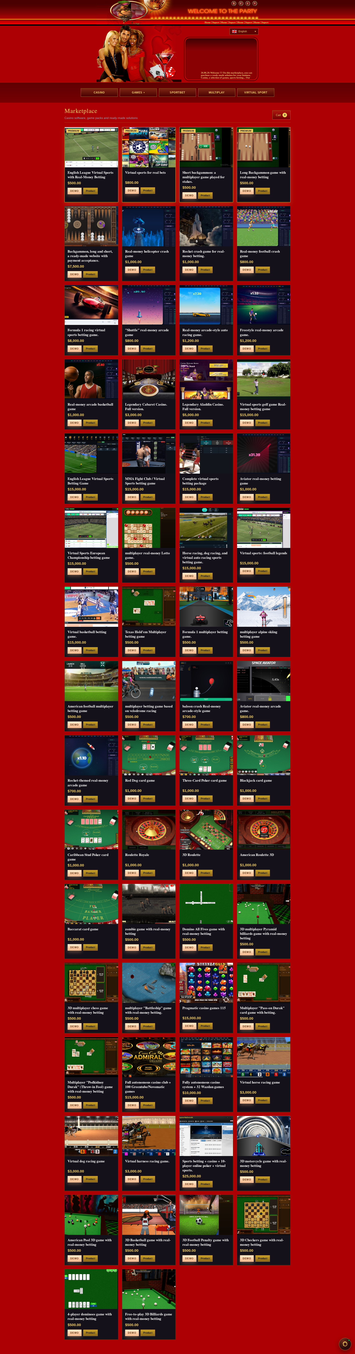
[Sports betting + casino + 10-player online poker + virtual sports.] (206, 1136)
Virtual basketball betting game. (87, 634)
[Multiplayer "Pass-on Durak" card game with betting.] (263, 983)
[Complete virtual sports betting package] (206, 454)
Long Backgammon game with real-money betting (263, 174)
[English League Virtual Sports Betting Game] (91, 454)
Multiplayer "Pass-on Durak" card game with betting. (262, 1010)
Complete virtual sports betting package (200, 481)
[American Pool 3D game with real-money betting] (91, 1215)
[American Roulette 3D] (263, 830)
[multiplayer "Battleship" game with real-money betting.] (149, 983)
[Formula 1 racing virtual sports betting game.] (91, 305)
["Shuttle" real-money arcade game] (149, 305)
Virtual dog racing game (86, 1161)
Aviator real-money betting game (260, 481)
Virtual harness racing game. (147, 1161)
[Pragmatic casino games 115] (206, 983)
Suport (215, 22)
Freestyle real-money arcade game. (262, 332)
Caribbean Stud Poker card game (88, 857)
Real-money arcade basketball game (90, 406)
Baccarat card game (83, 929)
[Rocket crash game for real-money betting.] (206, 226)
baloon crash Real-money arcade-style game (201, 708)
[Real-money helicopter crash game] (149, 226)
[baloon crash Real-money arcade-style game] (206, 681)
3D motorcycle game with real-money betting (263, 1163)
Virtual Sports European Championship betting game (89, 555)
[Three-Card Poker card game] (206, 755)
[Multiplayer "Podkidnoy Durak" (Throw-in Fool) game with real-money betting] (91, 1057)
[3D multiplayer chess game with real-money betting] (91, 983)
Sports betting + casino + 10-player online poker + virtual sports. (204, 1165)
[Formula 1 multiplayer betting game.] (206, 607)
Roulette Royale (137, 854)
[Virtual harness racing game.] (149, 1136)
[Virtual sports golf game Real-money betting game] (263, 379)
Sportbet (177, 92)
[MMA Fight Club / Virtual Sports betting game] (149, 454)
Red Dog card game (140, 780)
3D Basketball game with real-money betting (148, 1242)
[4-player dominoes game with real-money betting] (91, 1289)
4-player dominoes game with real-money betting (90, 1316)
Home (208, 22)
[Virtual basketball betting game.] (91, 607)
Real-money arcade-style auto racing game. (205, 332)
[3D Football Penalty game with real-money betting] (206, 1215)
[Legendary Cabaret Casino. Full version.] (149, 379)
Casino (99, 92)
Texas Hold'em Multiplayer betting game (145, 634)
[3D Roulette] (206, 830)
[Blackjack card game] (263, 755)
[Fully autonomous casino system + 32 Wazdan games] (206, 1057)
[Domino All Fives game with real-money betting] (206, 904)
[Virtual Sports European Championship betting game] (91, 528)
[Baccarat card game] (91, 904)
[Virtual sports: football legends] (263, 528)
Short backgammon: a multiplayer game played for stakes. (203, 177)
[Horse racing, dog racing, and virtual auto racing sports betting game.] (206, 528)
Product (90, 191)
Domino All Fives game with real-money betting (203, 931)
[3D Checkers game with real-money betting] (263, 1215)
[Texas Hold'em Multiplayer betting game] (149, 607)
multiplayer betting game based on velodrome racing (149, 708)
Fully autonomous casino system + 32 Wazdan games (203, 1084)
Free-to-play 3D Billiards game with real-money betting (148, 1316)
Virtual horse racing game (260, 1082)
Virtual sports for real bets (145, 172)
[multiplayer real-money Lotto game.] (149, 528)
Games (138, 92)
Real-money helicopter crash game (147, 253)
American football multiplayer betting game (90, 708)
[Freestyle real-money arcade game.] (263, 305)
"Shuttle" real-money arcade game (147, 332)
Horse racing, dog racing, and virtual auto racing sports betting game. (204, 557)
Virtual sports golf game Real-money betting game (263, 406)
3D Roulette (191, 854)
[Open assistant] (345, 1344)
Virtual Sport (255, 92)
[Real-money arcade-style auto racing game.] (206, 305)
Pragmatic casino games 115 (204, 1007)
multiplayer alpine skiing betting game (258, 634)
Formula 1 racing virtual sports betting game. (86, 332)
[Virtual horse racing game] (263, 1057)
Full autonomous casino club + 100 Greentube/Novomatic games (148, 1087)
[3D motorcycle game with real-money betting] (263, 1136)
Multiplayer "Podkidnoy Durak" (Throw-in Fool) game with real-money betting (90, 1087)
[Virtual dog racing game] (91, 1136)
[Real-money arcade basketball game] (91, 379)
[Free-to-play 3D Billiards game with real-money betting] (149, 1289)
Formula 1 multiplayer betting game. (205, 634)
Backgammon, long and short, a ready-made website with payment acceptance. (90, 256)
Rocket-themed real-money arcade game (88, 782)
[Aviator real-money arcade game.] (263, 681)
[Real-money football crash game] (263, 226)
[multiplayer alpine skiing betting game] (263, 607)
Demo (74, 191)
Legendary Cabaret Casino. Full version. (146, 406)
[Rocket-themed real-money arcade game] (91, 755)
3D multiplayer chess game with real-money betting (88, 1010)
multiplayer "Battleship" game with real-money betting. (148, 1010)
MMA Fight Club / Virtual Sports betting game (145, 481)
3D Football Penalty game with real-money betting (205, 1242)
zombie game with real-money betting (148, 931)
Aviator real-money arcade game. (260, 708)
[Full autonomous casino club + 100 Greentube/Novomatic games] (149, 1057)
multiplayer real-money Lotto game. (147, 555)
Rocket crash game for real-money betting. (203, 253)
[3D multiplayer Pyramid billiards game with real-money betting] (263, 904)
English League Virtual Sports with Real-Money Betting (90, 174)
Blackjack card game (256, 780)
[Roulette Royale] (149, 830)
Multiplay (217, 92)
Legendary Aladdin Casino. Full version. (203, 406)
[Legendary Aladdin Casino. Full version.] (206, 379)
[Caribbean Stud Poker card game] (91, 830)
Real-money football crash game (260, 253)
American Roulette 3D (257, 854)
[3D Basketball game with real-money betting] (149, 1215)
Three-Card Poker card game (204, 780)
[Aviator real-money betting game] (263, 454)
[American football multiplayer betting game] (91, 681)
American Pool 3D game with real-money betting (90, 1242)
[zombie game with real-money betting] (149, 904)
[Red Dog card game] (149, 755)
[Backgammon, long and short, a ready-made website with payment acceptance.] (91, 226)
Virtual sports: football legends (263, 553)
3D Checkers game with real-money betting (262, 1242)
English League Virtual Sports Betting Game (90, 481)
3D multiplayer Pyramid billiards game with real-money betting (263, 933)
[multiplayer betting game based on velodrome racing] (149, 681)
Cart (281, 115)
